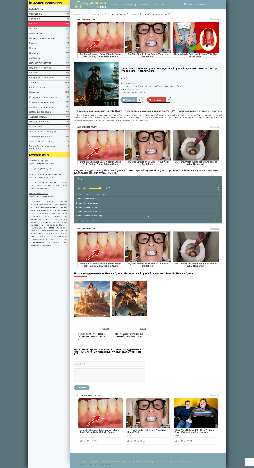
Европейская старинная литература (42, 147)
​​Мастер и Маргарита (38, 194)
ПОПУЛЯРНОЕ (144, 5)
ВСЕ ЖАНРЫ (36, 9)
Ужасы (33, 83)
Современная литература (43, 97)
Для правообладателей (88, 462)
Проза (32, 48)
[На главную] (90, 4)
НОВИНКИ (128, 5)
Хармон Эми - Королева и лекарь (45, 174)
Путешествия (36, 34)
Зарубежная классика (41, 107)
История (33, 53)
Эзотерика (34, 58)
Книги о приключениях (41, 102)
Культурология (37, 88)
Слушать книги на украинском (178, 462)
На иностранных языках (42, 38)
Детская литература (40, 112)
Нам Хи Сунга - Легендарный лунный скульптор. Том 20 (129, 335)
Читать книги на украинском (148, 462)
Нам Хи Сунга (133, 89)
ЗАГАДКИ (159, 5)
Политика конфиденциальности (117, 462)
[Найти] (185, 4)
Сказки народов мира (41, 137)
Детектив (34, 92)
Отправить (82, 387)
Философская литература (43, 141)
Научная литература (40, 68)
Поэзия (33, 29)
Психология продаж (38, 161)
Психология (35, 127)
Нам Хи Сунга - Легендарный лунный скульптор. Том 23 (92, 335)
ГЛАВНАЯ (115, 5)
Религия (33, 73)
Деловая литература (40, 63)
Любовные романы (39, 122)
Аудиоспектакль (38, 117)
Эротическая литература (42, 132)
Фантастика (35, 14)
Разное (33, 43)
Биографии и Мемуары (41, 78)
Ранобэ (33, 24)
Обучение (34, 19)
